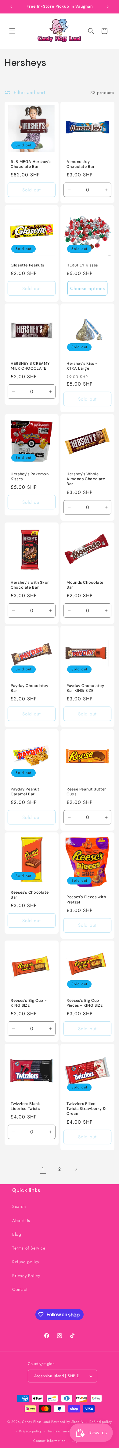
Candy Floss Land (36, 1421)
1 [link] (43, 1169)
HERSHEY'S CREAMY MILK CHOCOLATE (30, 366)
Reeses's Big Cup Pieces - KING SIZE (85, 1003)
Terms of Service (28, 1248)
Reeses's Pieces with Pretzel (86, 899)
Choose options (87, 288)
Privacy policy (30, 1431)
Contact (19, 1289)
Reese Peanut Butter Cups (86, 792)
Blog (16, 1234)
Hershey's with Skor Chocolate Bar (30, 585)
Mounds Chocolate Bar (85, 585)
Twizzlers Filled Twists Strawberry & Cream (86, 1108)
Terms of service (61, 1431)
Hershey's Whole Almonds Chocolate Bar (86, 479)
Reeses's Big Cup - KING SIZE (29, 1003)
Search (19, 1206)
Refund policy (25, 1262)
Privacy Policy (26, 1276)
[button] (12, 31)
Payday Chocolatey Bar (30, 688)
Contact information (49, 1440)
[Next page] (76, 1169)
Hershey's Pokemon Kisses (30, 476)
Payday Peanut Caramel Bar (25, 792)
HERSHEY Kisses (82, 265)
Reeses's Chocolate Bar (30, 895)
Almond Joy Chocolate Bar (81, 164)
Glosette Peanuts (27, 265)
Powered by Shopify (67, 1421)
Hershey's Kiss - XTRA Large (82, 366)
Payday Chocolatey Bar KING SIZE (85, 688)
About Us (21, 1220)
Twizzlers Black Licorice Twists (25, 1106)
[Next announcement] (107, 6)
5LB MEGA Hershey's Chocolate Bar (31, 164)
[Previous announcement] (11, 6)
